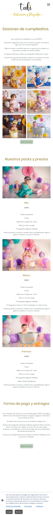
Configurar (39, 506)
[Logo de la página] (26, 9)
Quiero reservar (26, 142)
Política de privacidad (13, 506)
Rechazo (19, 512)
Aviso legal (28, 506)
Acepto (9, 512)
